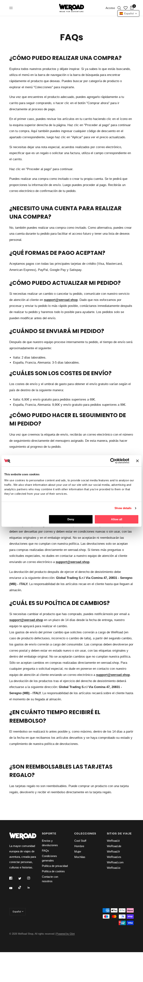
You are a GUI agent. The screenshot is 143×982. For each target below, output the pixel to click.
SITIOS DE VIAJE (119, 833)
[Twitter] (22, 878)
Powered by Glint (65, 933)
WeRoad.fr (113, 851)
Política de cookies (53, 871)
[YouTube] (13, 888)
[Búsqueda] (119, 8)
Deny (70, 519)
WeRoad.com (115, 862)
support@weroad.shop (113, 675)
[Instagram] (31, 878)
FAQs (45, 850)
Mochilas (79, 857)
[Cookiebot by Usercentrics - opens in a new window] (113, 461)
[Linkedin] (31, 888)
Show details (123, 508)
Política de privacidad (55, 865)
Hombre (79, 846)
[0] (131, 8)
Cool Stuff (80, 840)
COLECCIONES (85, 833)
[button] (128, 13)
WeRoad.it (113, 840)
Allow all (116, 519)
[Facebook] (13, 878)
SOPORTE (49, 833)
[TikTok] (22, 887)
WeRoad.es (114, 857)
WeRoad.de (114, 846)
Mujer (77, 851)
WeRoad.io (113, 867)
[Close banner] (137, 460)
